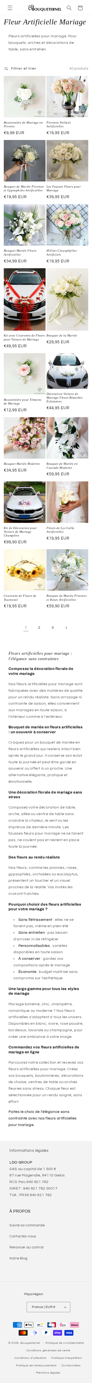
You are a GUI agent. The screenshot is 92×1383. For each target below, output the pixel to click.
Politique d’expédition (66, 1358)
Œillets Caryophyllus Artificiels (61, 252)
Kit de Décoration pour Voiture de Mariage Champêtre (20, 531)
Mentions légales (48, 1373)
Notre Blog (18, 1258)
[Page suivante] (66, 627)
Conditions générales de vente (48, 1350)
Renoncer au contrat (26, 1247)
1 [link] (26, 627)
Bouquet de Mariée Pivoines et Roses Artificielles (66, 597)
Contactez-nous (22, 1236)
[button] (9, 8)
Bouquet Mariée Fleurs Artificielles (20, 252)
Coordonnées (71, 1365)
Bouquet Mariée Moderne (22, 463)
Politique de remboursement (36, 1365)
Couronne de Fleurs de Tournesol (20, 597)
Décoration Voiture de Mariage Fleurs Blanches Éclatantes (64, 397)
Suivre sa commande (27, 1225)
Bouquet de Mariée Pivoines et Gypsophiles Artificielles (24, 188)
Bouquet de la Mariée (61, 335)
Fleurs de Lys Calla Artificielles (60, 529)
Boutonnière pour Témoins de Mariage (23, 401)
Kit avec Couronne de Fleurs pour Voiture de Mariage (24, 337)
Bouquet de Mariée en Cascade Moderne (62, 465)
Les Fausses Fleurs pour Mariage (63, 188)
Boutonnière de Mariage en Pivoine (23, 124)
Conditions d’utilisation (30, 1358)
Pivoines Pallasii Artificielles (58, 124)
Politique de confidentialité (65, 1343)
